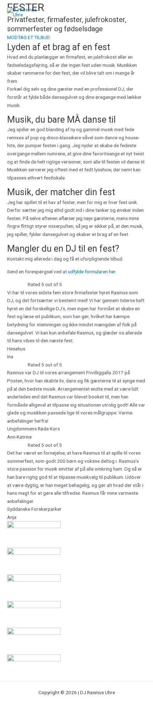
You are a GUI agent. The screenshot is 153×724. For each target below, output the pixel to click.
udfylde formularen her (91, 271)
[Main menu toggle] (139, 12)
